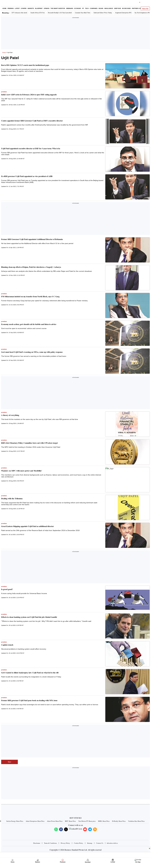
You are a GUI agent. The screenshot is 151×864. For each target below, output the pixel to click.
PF (83, 8)
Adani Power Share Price (55, 821)
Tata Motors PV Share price (87, 821)
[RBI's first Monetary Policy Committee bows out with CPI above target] (127, 452)
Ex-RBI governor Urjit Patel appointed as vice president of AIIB (26, 176)
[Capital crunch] (127, 653)
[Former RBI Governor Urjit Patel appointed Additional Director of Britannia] (127, 250)
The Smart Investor (57, 8)
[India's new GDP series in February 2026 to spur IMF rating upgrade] (127, 103)
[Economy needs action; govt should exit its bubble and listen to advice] (127, 333)
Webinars (69, 8)
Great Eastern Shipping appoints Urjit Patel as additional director (27, 526)
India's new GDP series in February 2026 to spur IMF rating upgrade (29, 94)
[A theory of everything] (127, 424)
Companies (93, 8)
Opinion (46, 8)
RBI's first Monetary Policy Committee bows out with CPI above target (29, 443)
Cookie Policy (78, 843)
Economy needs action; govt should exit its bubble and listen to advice (28, 324)
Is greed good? (7, 589)
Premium (11, 8)
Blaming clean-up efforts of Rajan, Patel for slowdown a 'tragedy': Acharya (31, 267)
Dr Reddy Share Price (119, 821)
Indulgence (108, 8)
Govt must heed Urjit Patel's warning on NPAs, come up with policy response (32, 352)
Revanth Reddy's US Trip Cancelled (60, 13)
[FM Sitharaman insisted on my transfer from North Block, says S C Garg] (127, 305)
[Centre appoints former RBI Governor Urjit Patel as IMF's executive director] (127, 131)
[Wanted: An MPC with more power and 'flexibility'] (127, 479)
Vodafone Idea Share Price (136, 821)
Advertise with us (112, 843)
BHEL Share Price (104, 821)
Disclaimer (36, 843)
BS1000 (101, 8)
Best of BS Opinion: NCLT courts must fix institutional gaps (25, 65)
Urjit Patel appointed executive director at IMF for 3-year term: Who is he (30, 148)
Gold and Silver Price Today (103, 13)
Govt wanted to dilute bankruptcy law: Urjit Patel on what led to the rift (30, 672)
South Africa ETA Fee (37, 13)
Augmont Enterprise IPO (123, 13)
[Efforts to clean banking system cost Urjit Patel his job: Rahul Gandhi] (127, 626)
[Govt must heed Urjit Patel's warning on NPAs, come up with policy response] (127, 361)
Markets (31, 8)
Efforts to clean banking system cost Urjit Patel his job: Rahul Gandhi (29, 617)
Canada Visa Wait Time (82, 13)
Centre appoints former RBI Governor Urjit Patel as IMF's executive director (32, 120)
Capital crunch (7, 644)
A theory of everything (10, 415)
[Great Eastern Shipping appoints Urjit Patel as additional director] (127, 535)
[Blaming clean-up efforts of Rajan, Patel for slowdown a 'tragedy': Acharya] (127, 277)
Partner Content (138, 8)
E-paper (23, 8)
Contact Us (99, 843)
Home (4, 8)
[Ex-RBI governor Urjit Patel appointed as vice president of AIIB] (127, 187)
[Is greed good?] (127, 598)
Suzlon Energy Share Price (14, 821)
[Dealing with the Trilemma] (127, 507)
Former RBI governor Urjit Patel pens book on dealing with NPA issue (29, 700)
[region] (75, 33)
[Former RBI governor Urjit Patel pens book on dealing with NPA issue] (127, 709)
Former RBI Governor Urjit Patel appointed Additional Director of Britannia (32, 239)
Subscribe (145, 8)
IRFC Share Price (70, 821)
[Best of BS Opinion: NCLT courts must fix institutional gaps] (127, 75)
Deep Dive (117, 8)
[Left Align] (3, 3)
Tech (87, 8)
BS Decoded (126, 8)
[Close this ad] (149, 848)
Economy (77, 8)
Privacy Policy (65, 843)
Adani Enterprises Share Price (35, 821)
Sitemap (89, 843)
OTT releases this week (19, 13)
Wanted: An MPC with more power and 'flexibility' (21, 470)
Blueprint (39, 8)
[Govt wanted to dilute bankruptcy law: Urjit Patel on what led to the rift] (127, 681)
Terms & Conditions (50, 843)
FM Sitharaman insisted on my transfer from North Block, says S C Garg (30, 296)
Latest (17, 8)
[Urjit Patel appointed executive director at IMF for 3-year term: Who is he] (127, 159)
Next (9, 762)
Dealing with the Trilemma (12, 498)
